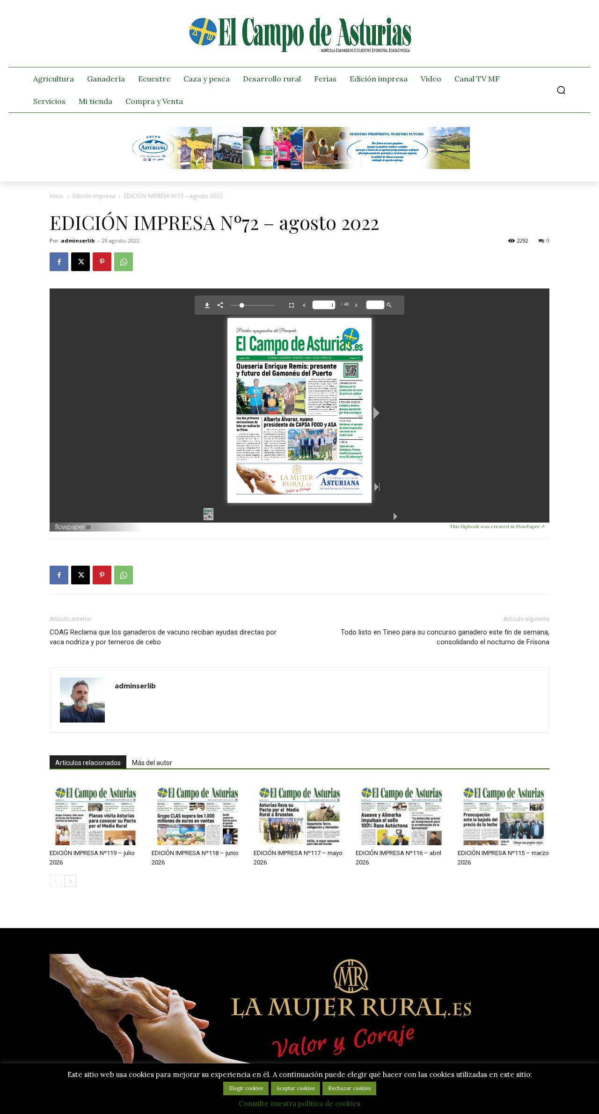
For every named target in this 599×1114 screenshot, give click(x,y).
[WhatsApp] (123, 261)
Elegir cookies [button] (246, 1088)
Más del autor (152, 763)
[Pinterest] (102, 261)
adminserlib (78, 240)
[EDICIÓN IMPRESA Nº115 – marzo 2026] (503, 813)
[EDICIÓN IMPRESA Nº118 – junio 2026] (197, 813)
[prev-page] (55, 881)
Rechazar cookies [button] (349, 1088)
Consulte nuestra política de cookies (299, 1103)
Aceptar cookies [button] (295, 1088)
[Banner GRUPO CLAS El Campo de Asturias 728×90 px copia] (299, 166)
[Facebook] (59, 261)
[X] (80, 261)
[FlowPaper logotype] (252, 527)
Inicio (57, 196)
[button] (561, 90)
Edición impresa (94, 196)
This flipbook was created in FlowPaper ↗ (497, 527)
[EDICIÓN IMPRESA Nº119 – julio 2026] (95, 813)
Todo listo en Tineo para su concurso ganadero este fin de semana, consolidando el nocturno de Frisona (445, 637)
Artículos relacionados (88, 763)
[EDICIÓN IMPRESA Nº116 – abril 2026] (401, 813)
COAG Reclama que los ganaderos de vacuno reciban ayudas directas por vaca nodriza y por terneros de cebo (163, 637)
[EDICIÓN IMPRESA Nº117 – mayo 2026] (299, 813)
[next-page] (70, 881)
